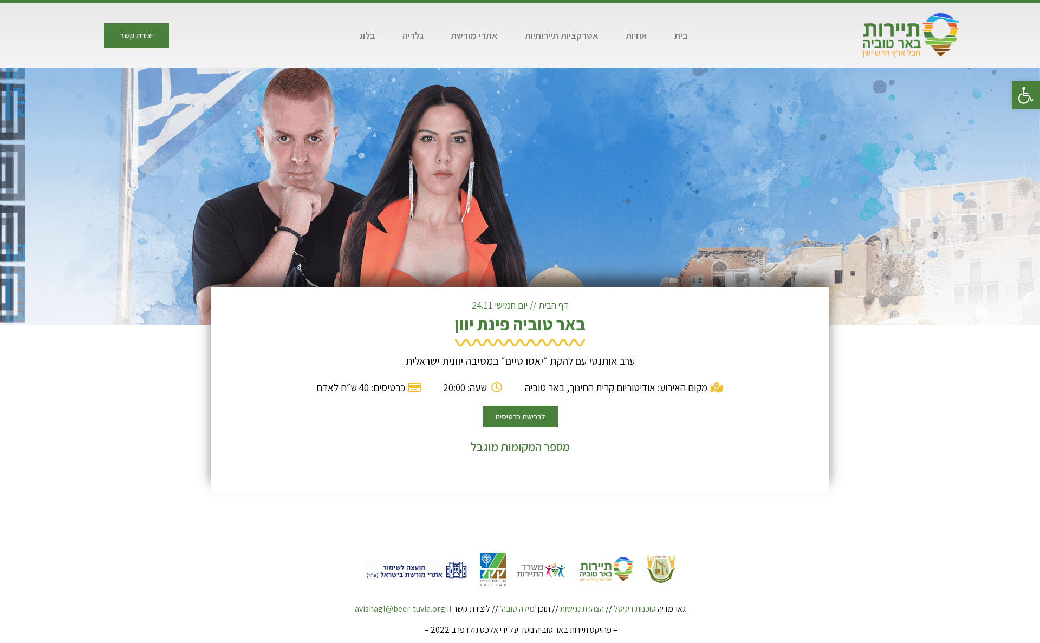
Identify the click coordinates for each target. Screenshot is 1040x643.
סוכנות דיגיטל (635, 608)
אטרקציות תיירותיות (562, 35)
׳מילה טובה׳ (518, 608)
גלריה (413, 35)
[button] (1026, 95)
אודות (636, 35)
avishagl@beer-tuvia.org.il (403, 608)
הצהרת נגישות (582, 608)
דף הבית (553, 305)
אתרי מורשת (474, 35)
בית (681, 35)
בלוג (367, 35)
